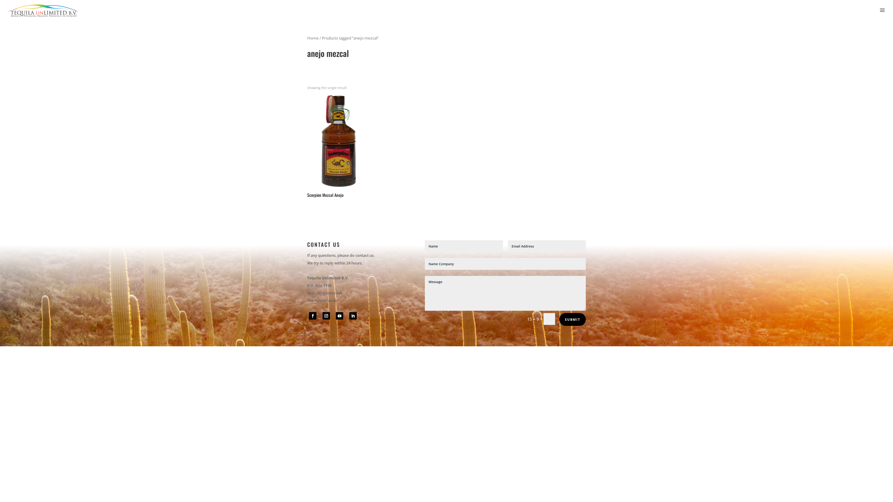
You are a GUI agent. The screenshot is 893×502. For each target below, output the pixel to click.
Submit (572, 319)
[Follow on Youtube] (339, 316)
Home (313, 38)
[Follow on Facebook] (313, 316)
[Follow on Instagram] (326, 316)
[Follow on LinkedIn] (353, 316)
